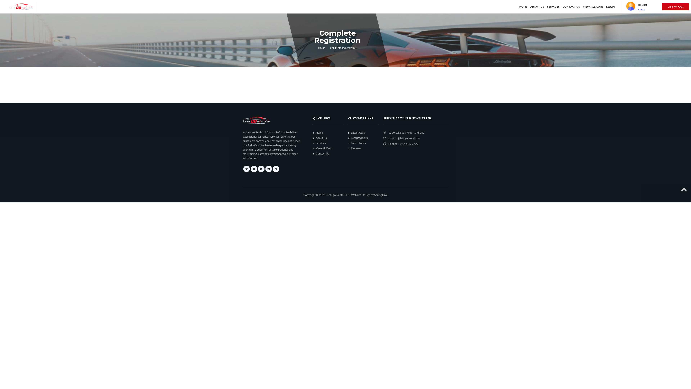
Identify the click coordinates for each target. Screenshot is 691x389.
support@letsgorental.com (404, 138)
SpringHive (381, 194)
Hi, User (642, 4)
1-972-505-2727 (407, 143)
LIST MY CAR (675, 6)
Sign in (641, 9)
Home (321, 48)
